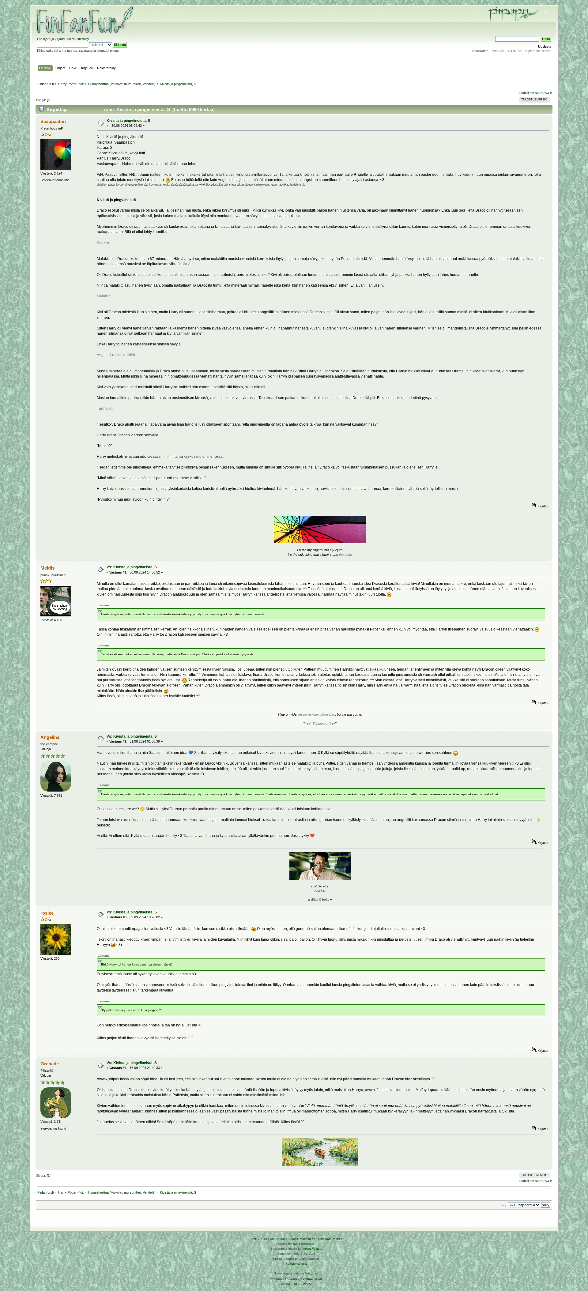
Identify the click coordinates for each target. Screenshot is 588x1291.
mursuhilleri (132, 84)
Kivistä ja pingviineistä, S (128, 121)
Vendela (148, 84)
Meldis (47, 567)
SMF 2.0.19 (259, 1238)
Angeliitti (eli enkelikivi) (116, 355)
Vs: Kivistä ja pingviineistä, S (132, 567)
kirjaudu (60, 39)
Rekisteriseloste (296, 1263)
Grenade (49, 1063)
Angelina (49, 737)
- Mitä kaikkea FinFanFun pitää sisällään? (511, 51)
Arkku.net (311, 1273)
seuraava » (543, 93)
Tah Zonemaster (303, 1243)
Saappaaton (53, 121)
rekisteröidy (80, 39)
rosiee (47, 913)
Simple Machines (301, 1238)
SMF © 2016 (279, 1238)
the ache (345, 554)
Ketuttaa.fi (307, 1278)
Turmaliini (105, 408)
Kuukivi (103, 242)
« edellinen (526, 93)
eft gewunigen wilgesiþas (316, 714)
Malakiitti (104, 296)
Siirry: (503, 1205)
